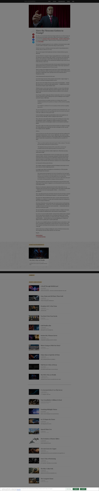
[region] (49, 489)
